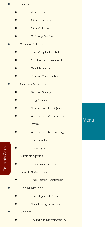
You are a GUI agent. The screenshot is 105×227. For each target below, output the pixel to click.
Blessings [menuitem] (38, 148)
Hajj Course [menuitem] (39, 100)
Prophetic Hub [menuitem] (31, 44)
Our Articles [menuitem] (40, 28)
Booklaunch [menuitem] (40, 68)
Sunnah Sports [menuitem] (31, 156)
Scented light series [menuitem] (45, 204)
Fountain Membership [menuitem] (48, 220)
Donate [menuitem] (26, 212)
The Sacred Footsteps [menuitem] (47, 180)
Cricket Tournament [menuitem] (46, 60)
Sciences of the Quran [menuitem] (48, 108)
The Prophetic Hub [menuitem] (45, 52)
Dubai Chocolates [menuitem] (44, 76)
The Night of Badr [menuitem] (44, 196)
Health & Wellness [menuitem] (33, 172)
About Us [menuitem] (38, 12)
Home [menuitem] (24, 4)
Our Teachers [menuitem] (41, 20)
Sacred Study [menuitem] (41, 92)
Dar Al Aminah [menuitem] (32, 188)
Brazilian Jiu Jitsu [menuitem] (44, 164)
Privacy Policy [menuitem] (42, 36)
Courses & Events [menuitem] (33, 84)
